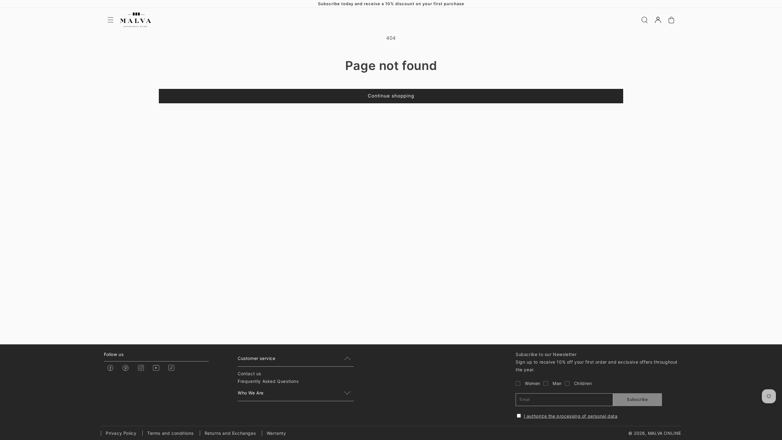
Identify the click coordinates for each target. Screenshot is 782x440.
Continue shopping (391, 96)
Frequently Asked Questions (268, 381)
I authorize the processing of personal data (571, 416)
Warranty (276, 433)
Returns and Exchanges (230, 433)
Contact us (249, 373)
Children (583, 383)
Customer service (257, 358)
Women (532, 383)
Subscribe (637, 399)
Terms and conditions (170, 433)
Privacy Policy (121, 433)
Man (557, 383)
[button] (110, 20)
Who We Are (251, 392)
